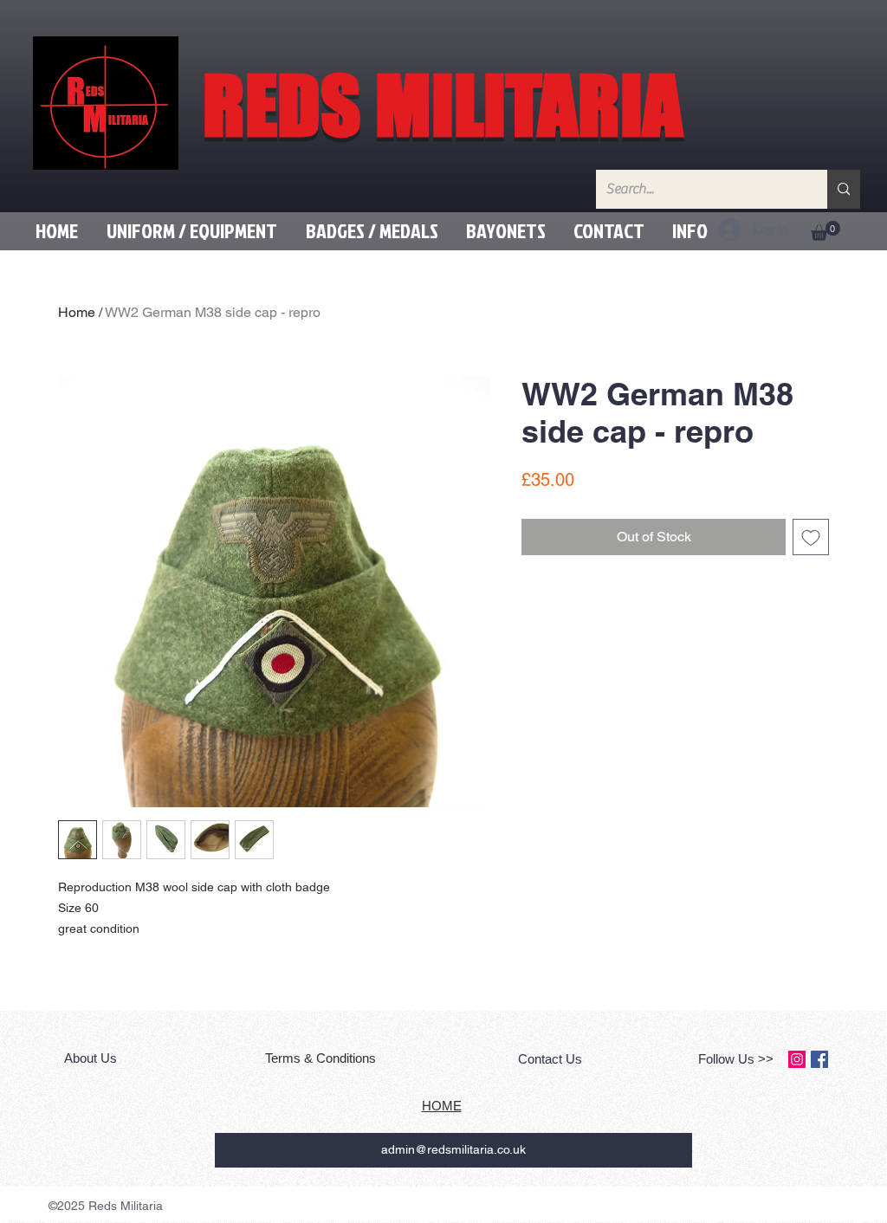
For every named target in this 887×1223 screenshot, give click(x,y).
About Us (92, 1058)
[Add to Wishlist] (811, 537)
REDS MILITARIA (443, 104)
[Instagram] (797, 1059)
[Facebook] (819, 1059)
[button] (191, 231)
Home (76, 312)
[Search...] (843, 189)
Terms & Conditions (322, 1058)
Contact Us (550, 1059)
